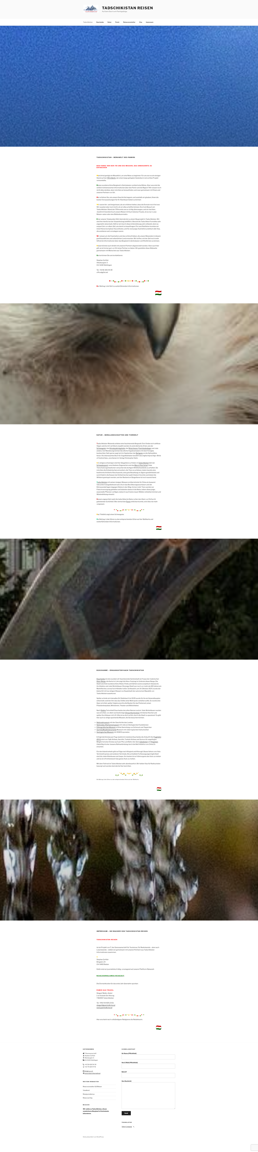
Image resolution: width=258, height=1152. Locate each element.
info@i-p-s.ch (89, 1071)
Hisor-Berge (101, 681)
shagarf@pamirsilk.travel (106, 1005)
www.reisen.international (92, 1073)
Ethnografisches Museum (106, 727)
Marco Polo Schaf (141, 465)
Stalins (103, 710)
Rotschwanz (133, 448)
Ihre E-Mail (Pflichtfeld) (130, 1062)
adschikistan (102, 482)
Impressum (149, 22)
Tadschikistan (88, 22)
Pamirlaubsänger (144, 448)
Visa (140, 22)
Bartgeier (139, 453)
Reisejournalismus (89, 1094)
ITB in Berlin (111, 178)
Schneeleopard (102, 465)
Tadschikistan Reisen (127, 8)
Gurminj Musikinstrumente (106, 730)
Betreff (124, 1072)
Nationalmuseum (103, 722)
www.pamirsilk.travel (104, 1008)
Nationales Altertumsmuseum (108, 725)
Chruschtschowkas (132, 713)
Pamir (117, 22)
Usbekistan (143, 742)
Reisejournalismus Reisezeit (110, 975)
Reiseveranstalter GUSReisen (92, 1086)
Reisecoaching (87, 1098)
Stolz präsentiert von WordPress (93, 1137)
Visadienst (86, 1090)
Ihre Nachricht (126, 1081)
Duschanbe (100, 22)
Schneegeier (101, 448)
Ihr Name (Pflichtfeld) (129, 1053)
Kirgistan (154, 742)
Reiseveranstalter (129, 22)
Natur (109, 22)
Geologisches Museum (105, 732)
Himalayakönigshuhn (117, 448)
